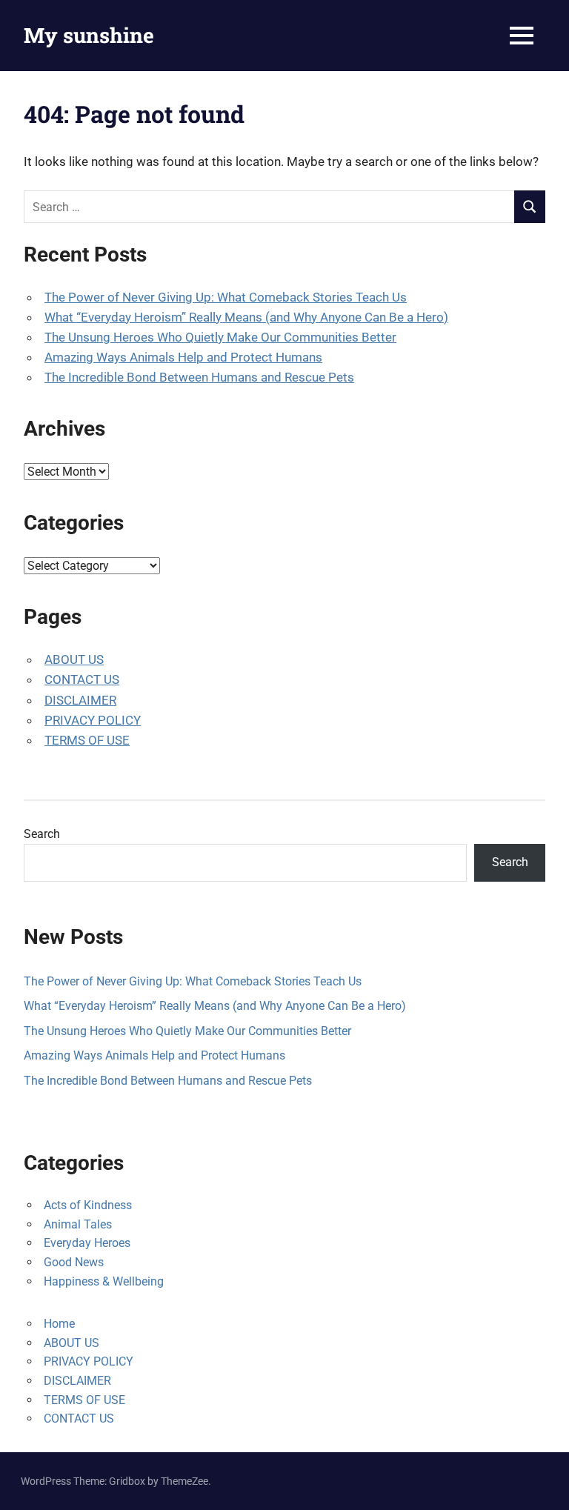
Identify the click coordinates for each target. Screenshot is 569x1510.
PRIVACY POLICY (92, 720)
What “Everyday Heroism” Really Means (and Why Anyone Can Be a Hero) (246, 317)
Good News (74, 1262)
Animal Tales (78, 1224)
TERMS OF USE (87, 740)
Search (42, 834)
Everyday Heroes (87, 1243)
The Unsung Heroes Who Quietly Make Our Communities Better (220, 337)
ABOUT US (74, 659)
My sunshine (89, 35)
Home (59, 1324)
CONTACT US (81, 679)
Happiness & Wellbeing (104, 1281)
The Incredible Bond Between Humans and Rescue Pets (199, 377)
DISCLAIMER (80, 700)
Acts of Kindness (88, 1205)
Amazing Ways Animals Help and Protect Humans (183, 357)
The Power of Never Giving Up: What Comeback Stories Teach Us (225, 297)
